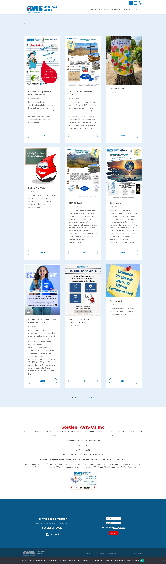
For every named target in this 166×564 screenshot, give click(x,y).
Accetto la (114, 528)
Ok (142, 560)
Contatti (138, 9)
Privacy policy (119, 528)
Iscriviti (113, 533)
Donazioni (115, 9)
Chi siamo (103, 9)
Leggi (42, 136)
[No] (163, 560)
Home (93, 9)
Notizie (127, 9)
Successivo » (89, 397)
